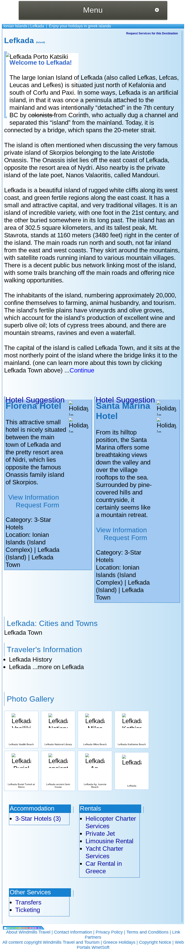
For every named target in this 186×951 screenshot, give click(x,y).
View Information (33, 497)
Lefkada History (30, 659)
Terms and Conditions (147, 932)
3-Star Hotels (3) (38, 818)
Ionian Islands (15, 26)
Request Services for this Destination (152, 33)
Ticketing (27, 909)
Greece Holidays (119, 942)
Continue (82, 370)
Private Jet (100, 833)
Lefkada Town (23, 632)
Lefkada (37, 26)
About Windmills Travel (28, 932)
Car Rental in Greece (103, 867)
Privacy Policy (109, 932)
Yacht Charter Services (104, 852)
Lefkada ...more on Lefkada (46, 667)
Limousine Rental (109, 841)
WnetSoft (100, 947)
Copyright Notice (155, 942)
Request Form (37, 505)
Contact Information (73, 932)
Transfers (28, 902)
